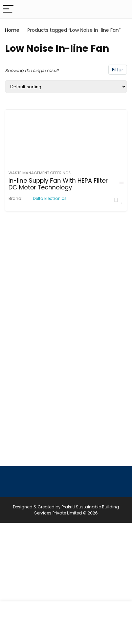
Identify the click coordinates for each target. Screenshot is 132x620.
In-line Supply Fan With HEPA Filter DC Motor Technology (58, 184)
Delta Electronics (50, 198)
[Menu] (8, 9)
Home (12, 30)
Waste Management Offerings (39, 173)
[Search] (121, 9)
